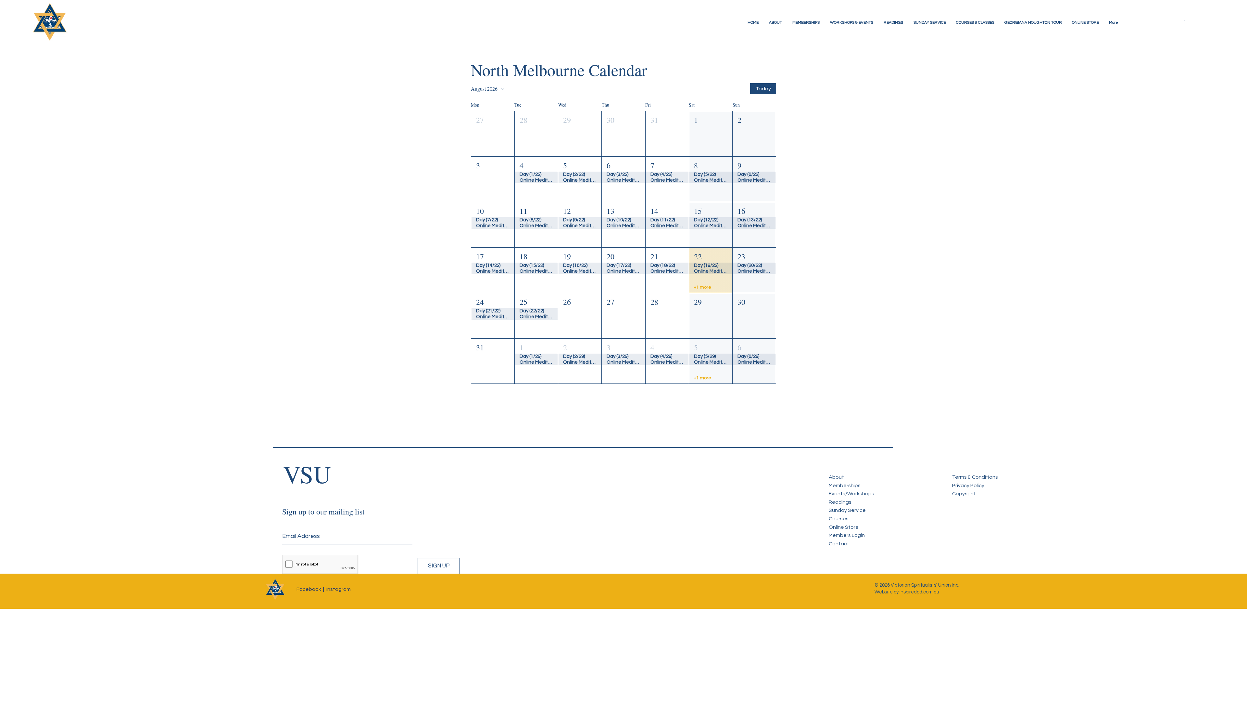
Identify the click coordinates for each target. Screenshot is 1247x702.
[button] (493, 134)
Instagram (338, 589)
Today (763, 88)
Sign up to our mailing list (323, 511)
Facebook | (310, 589)
